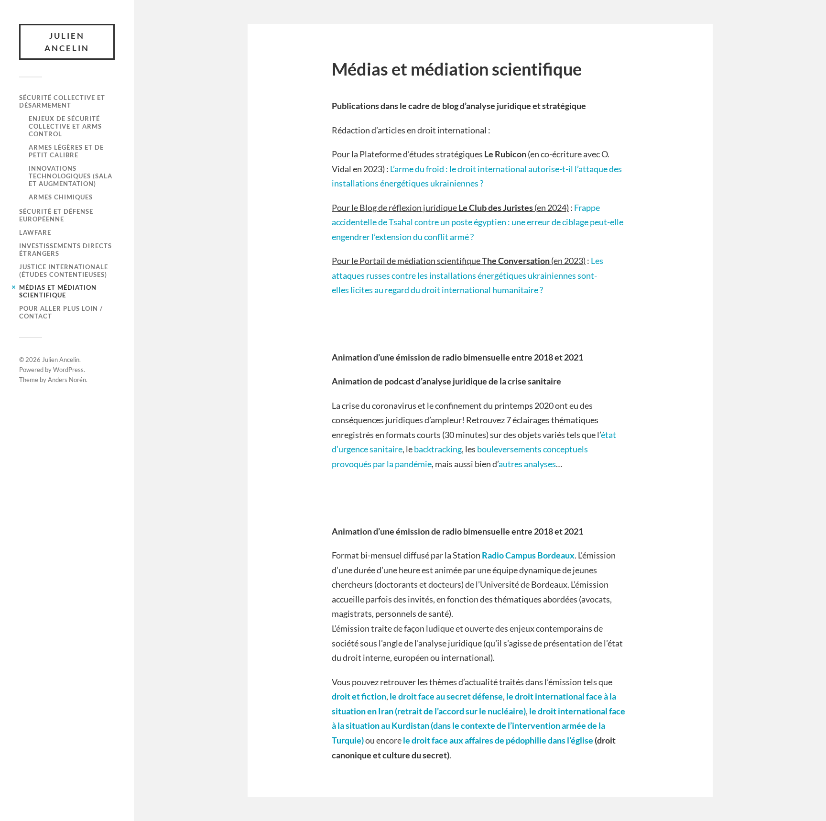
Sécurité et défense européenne (56, 215)
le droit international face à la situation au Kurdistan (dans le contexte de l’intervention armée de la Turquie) (478, 725)
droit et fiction (359, 696)
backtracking (438, 449)
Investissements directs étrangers (65, 249)
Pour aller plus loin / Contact (61, 312)
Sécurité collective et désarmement (62, 101)
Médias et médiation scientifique (58, 291)
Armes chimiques (61, 197)
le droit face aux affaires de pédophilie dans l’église (498, 740)
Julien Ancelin (66, 42)
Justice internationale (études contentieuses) (63, 270)
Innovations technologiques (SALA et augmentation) (70, 175)
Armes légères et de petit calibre (66, 151)
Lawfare (35, 232)
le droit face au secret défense (446, 696)
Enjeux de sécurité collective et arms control (65, 126)
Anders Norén (67, 379)
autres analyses (527, 464)
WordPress (68, 369)
